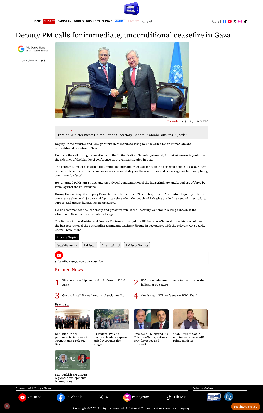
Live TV (133, 21)
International (111, 245)
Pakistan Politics (137, 245)
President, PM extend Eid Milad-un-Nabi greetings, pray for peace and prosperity (151, 339)
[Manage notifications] (7, 406)
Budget (49, 21)
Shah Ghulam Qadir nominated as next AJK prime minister (188, 337)
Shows (107, 21)
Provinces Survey (245, 407)
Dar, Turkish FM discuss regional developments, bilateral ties (71, 377)
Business (93, 21)
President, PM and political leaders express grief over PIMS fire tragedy (110, 339)
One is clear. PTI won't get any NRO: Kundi (169, 295)
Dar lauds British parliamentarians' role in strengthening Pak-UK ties (72, 339)
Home (37, 21)
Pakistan (64, 21)
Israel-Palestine (67, 245)
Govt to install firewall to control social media (93, 295)
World (79, 21)
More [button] (119, 21)
